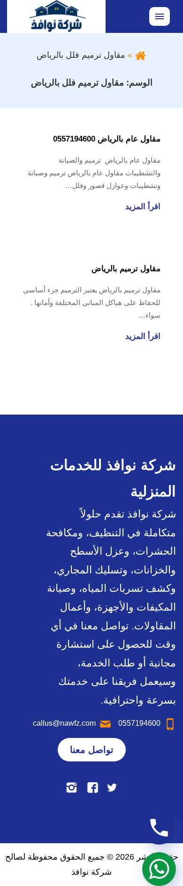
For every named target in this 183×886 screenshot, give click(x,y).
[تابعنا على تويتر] (112, 787)
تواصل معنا (92, 750)
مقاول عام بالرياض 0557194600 (106, 138)
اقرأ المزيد (142, 206)
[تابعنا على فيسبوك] (93, 787)
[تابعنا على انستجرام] (71, 787)
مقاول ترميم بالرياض (126, 268)
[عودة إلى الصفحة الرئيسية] (140, 55)
